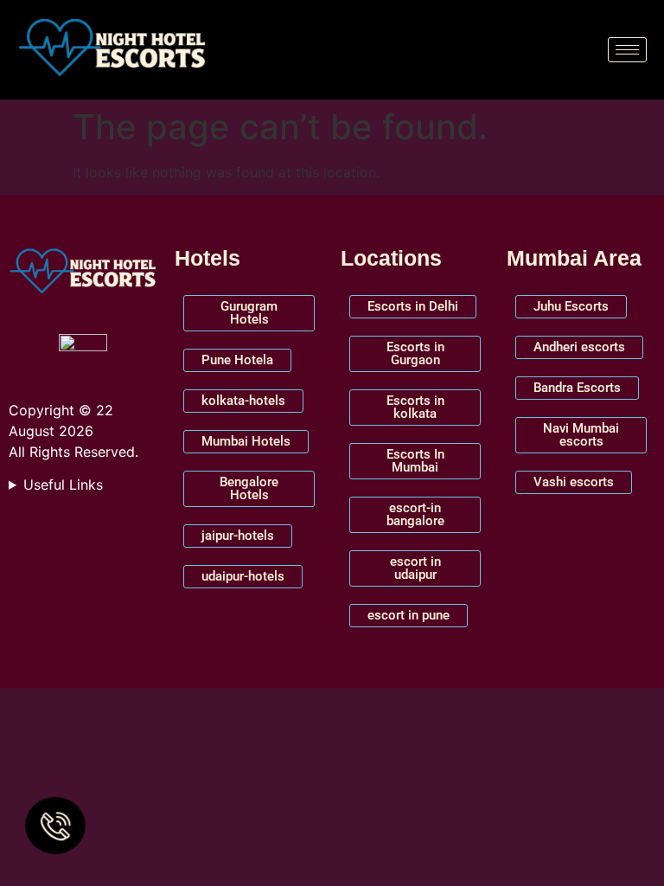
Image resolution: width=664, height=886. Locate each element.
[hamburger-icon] (627, 49)
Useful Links (63, 484)
